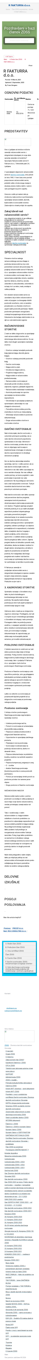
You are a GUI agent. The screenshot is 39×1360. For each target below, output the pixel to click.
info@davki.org (11, 1008)
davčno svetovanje (17, 175)
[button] (32, 65)
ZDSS (7, 1045)
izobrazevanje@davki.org (13, 1011)
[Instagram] (21, 989)
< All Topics (9, 56)
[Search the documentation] (8, 40)
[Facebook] (16, 989)
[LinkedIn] (27, 989)
